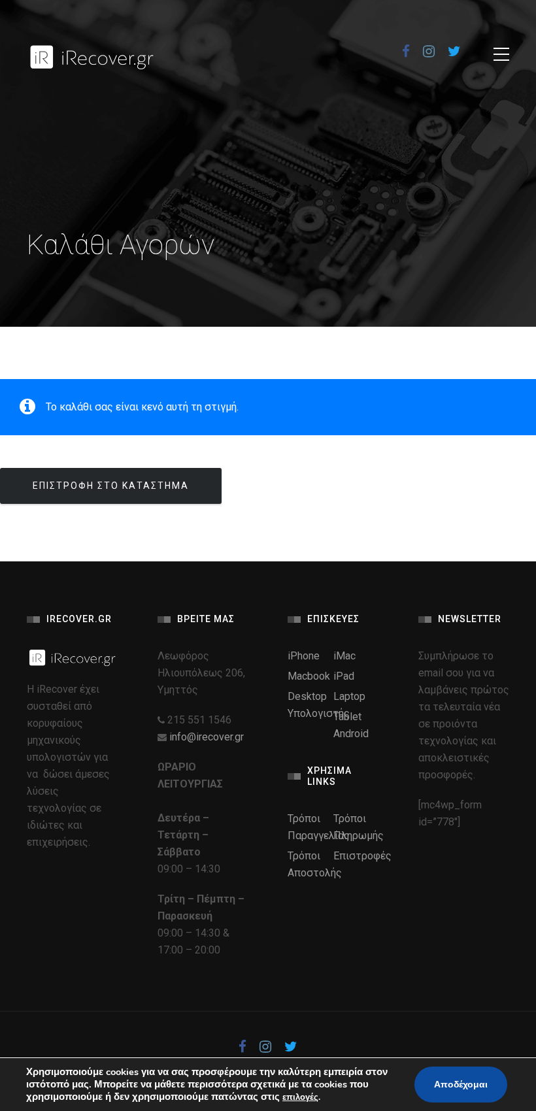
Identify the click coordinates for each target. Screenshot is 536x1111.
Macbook (309, 676)
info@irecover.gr (206, 737)
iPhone (304, 656)
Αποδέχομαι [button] (461, 1084)
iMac (344, 656)
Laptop (349, 696)
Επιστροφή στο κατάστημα (111, 485)
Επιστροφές (362, 856)
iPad (343, 676)
